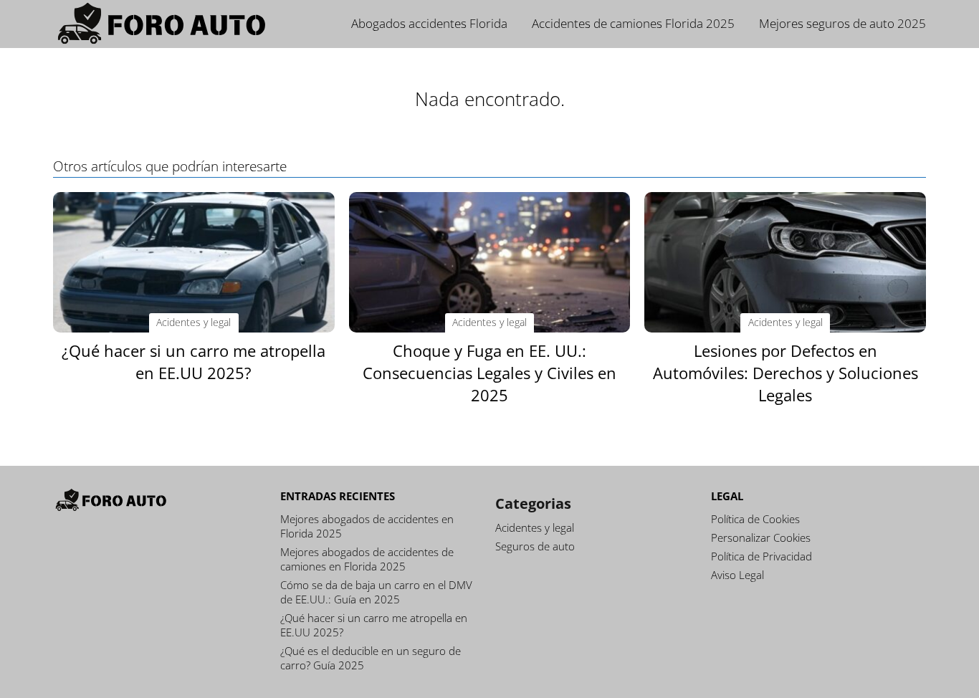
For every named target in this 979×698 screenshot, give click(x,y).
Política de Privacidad (761, 556)
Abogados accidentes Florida (429, 23)
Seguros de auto (535, 546)
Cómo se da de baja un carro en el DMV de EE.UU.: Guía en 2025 (376, 592)
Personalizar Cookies (761, 537)
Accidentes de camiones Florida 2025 (633, 23)
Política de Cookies (755, 519)
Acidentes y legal (534, 527)
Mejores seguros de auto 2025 (842, 23)
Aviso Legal (737, 575)
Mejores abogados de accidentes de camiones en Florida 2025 (367, 559)
